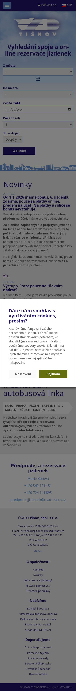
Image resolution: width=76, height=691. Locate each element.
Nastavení (23, 374)
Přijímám (53, 374)
